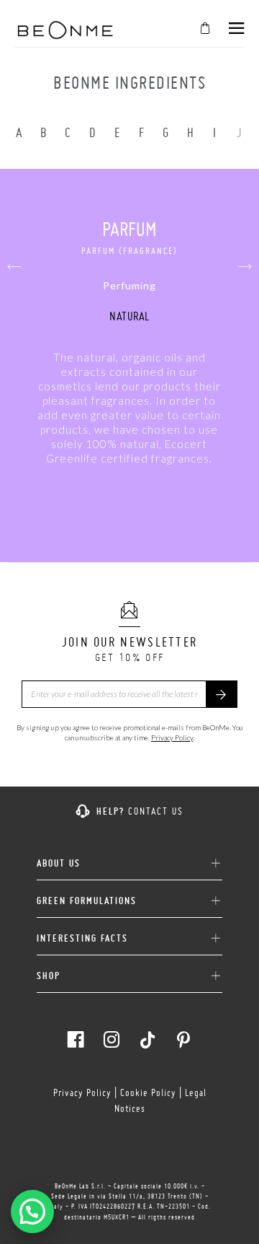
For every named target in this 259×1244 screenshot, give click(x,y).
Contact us (155, 811)
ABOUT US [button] (59, 863)
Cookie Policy (148, 1092)
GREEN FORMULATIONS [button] (87, 901)
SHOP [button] (48, 976)
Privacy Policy (172, 737)
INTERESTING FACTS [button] (82, 938)
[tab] (129, 858)
